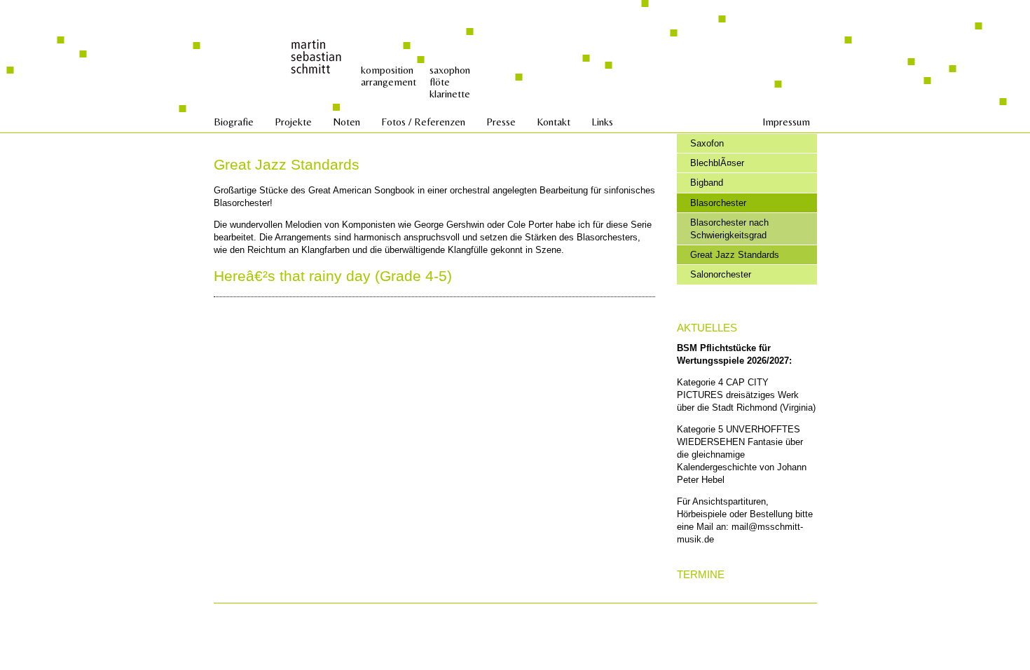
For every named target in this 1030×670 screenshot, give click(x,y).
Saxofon (707, 143)
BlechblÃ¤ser (717, 163)
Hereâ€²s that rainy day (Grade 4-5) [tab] (333, 276)
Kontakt (553, 122)
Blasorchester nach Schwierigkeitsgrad (729, 228)
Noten (346, 122)
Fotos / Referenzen (423, 122)
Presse (501, 122)
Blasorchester (718, 203)
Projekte (293, 122)
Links (602, 122)
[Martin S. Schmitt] (317, 55)
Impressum (786, 122)
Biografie (234, 122)
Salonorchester (720, 274)
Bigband (706, 182)
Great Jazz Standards (734, 254)
